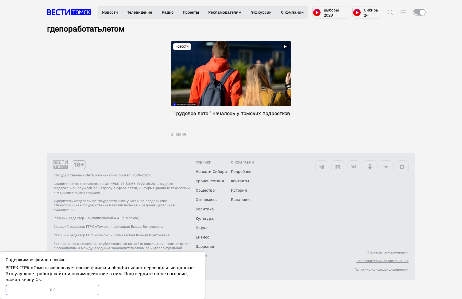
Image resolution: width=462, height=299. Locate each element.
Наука (202, 227)
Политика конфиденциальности (382, 269)
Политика (205, 208)
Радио (168, 12)
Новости (110, 12)
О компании (292, 12)
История (239, 190)
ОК (52, 289)
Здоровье (205, 246)
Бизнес (202, 237)
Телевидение (139, 12)
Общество (205, 190)
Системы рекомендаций (388, 252)
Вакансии (240, 199)
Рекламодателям (224, 12)
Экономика (206, 199)
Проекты (191, 12)
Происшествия (210, 180)
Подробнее (241, 171)
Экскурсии (261, 12)
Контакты (240, 180)
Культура (205, 218)
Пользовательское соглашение (382, 261)
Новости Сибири (211, 171)
